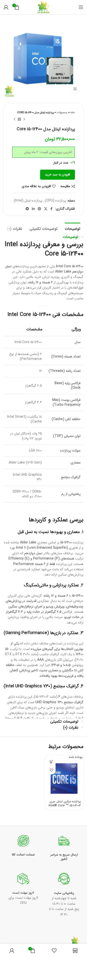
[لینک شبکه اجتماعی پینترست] (39, 209)
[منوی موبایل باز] (81, 7)
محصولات (62, 113)
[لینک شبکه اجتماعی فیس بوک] (51, 209)
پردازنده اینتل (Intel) (28, 200)
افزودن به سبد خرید (57, 174)
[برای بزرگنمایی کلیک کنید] (75, 89)
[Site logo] (43, 7)
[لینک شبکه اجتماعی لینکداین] (33, 209)
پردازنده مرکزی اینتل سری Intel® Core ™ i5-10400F (65, 803)
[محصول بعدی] (14, 119)
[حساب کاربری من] (6, 7)
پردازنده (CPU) (55, 200)
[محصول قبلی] (24, 119)
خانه (72, 113)
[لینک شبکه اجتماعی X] (46, 209)
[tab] (72, 228)
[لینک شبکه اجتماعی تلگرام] (27, 209)
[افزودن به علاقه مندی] (51, 770)
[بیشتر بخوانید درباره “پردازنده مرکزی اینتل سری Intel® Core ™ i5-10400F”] (51, 762)
